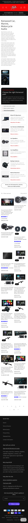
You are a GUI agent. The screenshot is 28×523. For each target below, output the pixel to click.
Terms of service (23, 517)
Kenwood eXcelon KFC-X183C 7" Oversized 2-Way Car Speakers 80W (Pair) (20, 206)
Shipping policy (10, 519)
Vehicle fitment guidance (9, 110)
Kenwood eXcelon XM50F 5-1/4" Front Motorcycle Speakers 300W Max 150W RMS (20, 238)
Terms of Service (7, 426)
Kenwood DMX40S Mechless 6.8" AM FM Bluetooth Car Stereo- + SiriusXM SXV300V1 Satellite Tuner (20, 265)
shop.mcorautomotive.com (13, 515)
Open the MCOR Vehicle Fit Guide (11, 448)
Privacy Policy (6, 433)
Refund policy (6, 429)
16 (13, 409)
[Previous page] (3, 406)
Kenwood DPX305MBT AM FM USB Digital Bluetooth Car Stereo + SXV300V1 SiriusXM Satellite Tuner (20, 393)
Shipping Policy (6, 436)
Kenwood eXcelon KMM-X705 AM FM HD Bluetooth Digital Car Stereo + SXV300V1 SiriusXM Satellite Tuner (20, 345)
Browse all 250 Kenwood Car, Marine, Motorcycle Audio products (14, 185)
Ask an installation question (10, 480)
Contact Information (8, 439)
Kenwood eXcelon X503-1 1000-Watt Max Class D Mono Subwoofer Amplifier (7, 264)
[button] (3, 7)
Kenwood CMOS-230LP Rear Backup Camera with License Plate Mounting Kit (7, 392)
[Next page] (18, 409)
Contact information (18, 519)
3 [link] (15, 406)
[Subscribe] (23, 498)
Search (4, 422)
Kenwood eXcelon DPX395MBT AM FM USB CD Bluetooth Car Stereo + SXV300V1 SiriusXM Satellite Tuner (7, 289)
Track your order (7, 483)
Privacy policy (15, 517)
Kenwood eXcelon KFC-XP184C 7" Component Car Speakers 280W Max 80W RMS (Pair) (7, 233)
